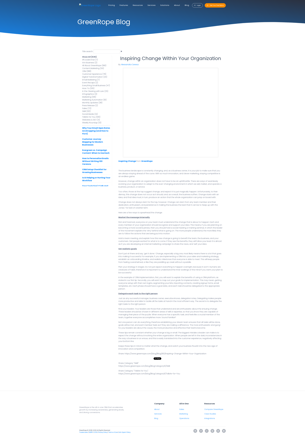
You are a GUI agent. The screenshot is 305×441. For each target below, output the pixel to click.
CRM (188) (86, 71)
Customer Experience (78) (94, 74)
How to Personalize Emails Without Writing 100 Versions (95, 161)
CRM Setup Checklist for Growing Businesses (94, 171)
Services (152, 5)
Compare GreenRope (213, 409)
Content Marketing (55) (93, 68)
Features (124, 5)
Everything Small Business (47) (96, 85)
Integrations (209, 418)
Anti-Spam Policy (124, 432)
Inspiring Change (127, 161)
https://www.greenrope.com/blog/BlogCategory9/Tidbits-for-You (149, 373)
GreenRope (146, 161)
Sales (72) (86, 108)
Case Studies (210, 414)
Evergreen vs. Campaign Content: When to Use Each (95, 151)
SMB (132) (86, 111)
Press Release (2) (90, 105)
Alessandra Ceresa (130, 64)
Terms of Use (113, 432)
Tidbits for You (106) (91, 117)
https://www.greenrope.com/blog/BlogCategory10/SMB (144, 366)
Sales (181, 409)
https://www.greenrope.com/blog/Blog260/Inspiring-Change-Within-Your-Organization (165, 353)
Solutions (164, 5)
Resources (138, 5)
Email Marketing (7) (91, 79)
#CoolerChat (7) (90, 59)
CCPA (95, 432)
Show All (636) (89, 57)
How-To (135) (88, 88)
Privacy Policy (102, 432)
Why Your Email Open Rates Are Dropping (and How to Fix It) (96, 131)
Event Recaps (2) (90, 82)
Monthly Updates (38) (92, 102)
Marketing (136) (89, 97)
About (177, 5)
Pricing (111, 5)
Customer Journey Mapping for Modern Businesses (92, 142)
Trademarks (83, 432)
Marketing (183, 414)
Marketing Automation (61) (94, 99)
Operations (184, 418)
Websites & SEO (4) (91, 119)
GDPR (90, 432)
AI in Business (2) (89, 62)
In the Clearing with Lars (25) (95, 91)
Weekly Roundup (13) (91, 122)
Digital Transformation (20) (94, 77)
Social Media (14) (90, 114)
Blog (187, 5)
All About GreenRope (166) (94, 65)
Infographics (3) (89, 94)
